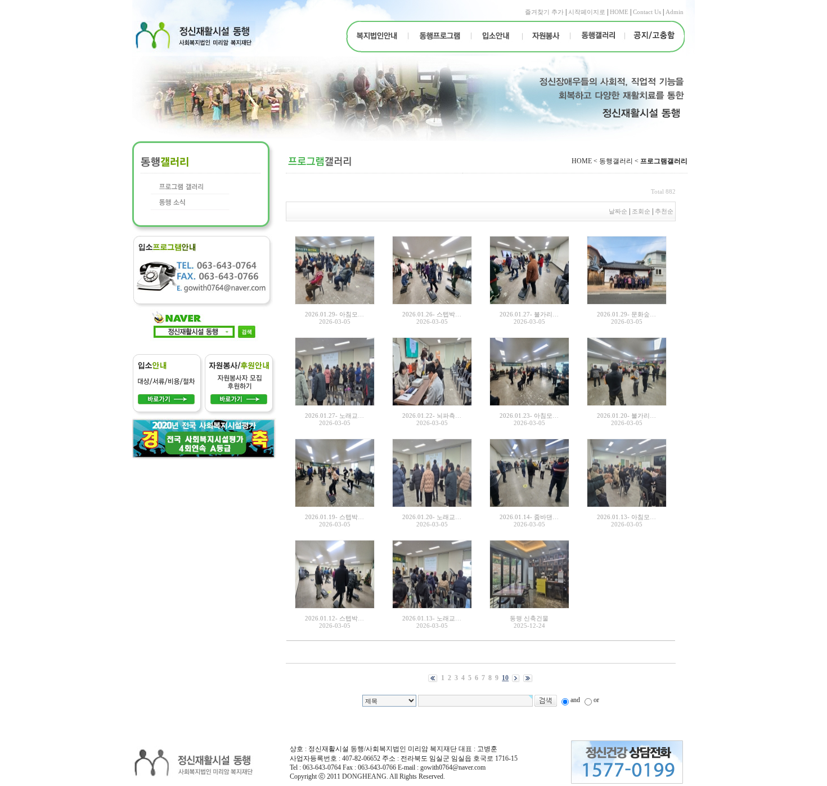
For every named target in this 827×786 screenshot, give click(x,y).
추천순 (665, 211)
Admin (675, 11)
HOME (619, 11)
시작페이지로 (586, 11)
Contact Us (647, 11)
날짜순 (618, 211)
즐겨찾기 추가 (544, 11)
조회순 (641, 211)
